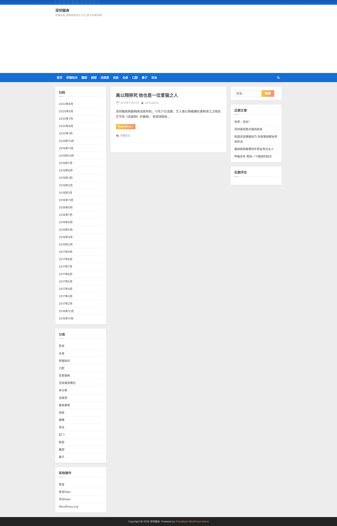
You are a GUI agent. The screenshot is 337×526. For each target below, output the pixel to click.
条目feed (64, 492)
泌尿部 (105, 77)
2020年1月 (66, 133)
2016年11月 (66, 318)
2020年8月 (66, 111)
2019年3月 (66, 177)
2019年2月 (66, 185)
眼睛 (61, 420)
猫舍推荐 (64, 405)
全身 (125, 77)
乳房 (61, 346)
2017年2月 (65, 303)
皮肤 (116, 77)
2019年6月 (66, 170)
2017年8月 (65, 259)
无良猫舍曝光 (67, 383)
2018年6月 (66, 222)
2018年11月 (66, 200)
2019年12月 (66, 141)
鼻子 (144, 77)
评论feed (64, 499)
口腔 (135, 77)
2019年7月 (65, 163)
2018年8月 (66, 207)
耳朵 (154, 77)
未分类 (63, 390)
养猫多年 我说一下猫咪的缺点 (253, 156)
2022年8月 (66, 104)
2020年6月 (66, 126)
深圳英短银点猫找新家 (248, 129)
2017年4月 (65, 289)
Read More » (126, 127)
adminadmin (152, 102)
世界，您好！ (242, 122)
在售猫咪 (64, 375)
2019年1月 (65, 192)
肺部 (94, 77)
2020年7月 (66, 118)
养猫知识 (72, 77)
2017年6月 (65, 274)
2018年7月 (65, 215)
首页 (59, 77)
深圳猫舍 (62, 10)
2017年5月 (65, 281)
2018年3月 (66, 244)
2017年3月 (65, 296)
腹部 (84, 77)
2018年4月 (66, 237)
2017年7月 (65, 266)
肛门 (61, 434)
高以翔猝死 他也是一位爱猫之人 (147, 95)
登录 (61, 484)
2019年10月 (66, 155)
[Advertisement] (168, 43)
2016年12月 (66, 311)
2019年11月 (66, 148)
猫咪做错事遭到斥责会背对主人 (254, 149)
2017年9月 (65, 252)
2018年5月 (66, 229)
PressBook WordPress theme (192, 521)
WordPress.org (68, 506)
